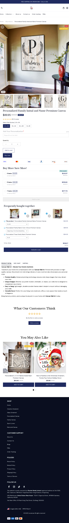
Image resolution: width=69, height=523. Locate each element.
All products (9, 21)
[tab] (33, 389)
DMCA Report (27, 509)
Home (2, 21)
